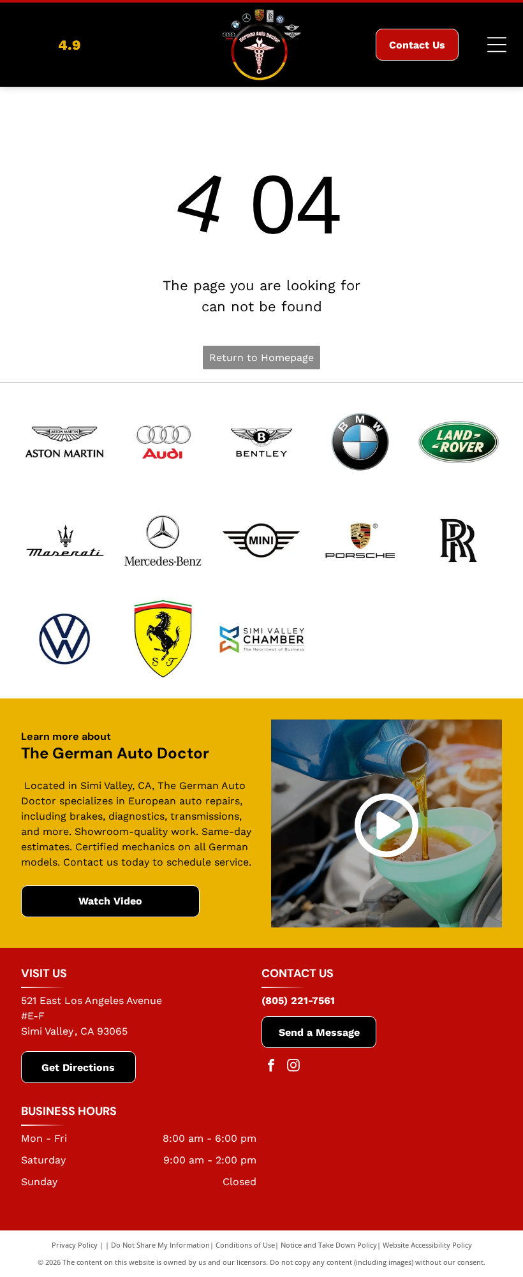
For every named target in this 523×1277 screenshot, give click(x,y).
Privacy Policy (75, 1245)
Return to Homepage (261, 357)
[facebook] (271, 1067)
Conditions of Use (245, 1245)
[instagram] (293, 1067)
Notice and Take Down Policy (329, 1245)
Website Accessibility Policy (427, 1245)
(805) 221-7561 (298, 1000)
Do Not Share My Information (160, 1245)
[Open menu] (496, 44)
